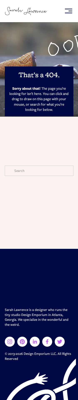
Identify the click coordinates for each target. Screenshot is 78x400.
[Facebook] (47, 342)
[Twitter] (60, 342)
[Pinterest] (22, 342)
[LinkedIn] (35, 342)
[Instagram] (10, 342)
